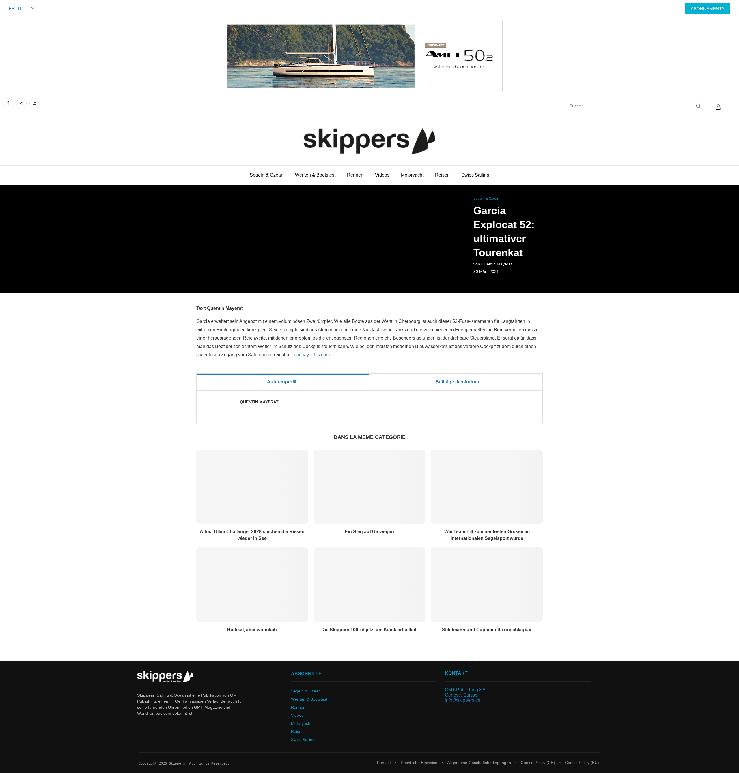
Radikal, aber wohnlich (252, 629)
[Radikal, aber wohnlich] (252, 584)
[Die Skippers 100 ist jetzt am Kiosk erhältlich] (370, 584)
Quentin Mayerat (496, 264)
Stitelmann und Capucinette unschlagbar (487, 629)
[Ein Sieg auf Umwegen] (370, 487)
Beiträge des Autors (457, 381)
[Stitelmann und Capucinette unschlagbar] (487, 584)
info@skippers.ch (462, 700)
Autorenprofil (281, 381)
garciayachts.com (312, 354)
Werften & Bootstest (315, 175)
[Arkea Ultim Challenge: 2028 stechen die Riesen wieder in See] (252, 487)
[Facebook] (9, 103)
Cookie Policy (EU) (582, 762)
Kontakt (384, 762)
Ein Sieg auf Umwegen (369, 531)
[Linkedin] (34, 103)
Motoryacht (412, 175)
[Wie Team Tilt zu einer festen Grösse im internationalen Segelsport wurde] (487, 487)
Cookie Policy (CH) (538, 762)
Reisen (442, 175)
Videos (382, 175)
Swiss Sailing (475, 175)
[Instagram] (21, 103)
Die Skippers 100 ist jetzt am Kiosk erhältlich (369, 629)
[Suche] (698, 106)
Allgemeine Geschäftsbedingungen (479, 762)
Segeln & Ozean (266, 175)
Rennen (355, 175)
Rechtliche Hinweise (419, 762)
